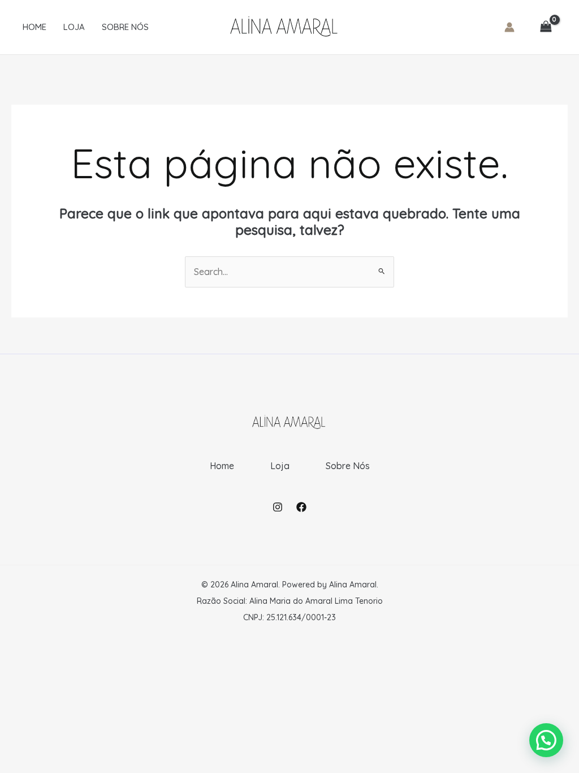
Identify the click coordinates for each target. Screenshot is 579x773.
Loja (74, 27)
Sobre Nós (125, 27)
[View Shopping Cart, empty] (545, 27)
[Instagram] (278, 507)
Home (34, 27)
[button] (546, 740)
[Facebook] (301, 507)
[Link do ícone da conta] (509, 27)
